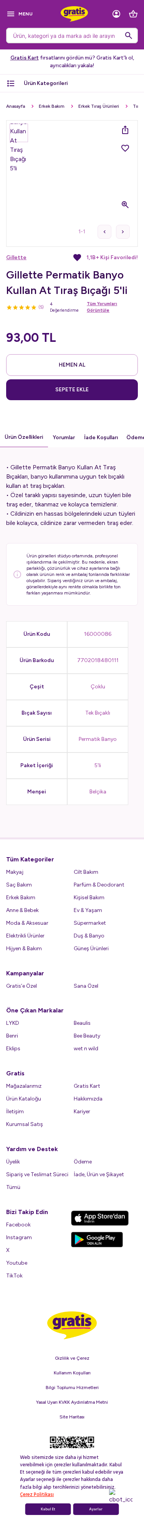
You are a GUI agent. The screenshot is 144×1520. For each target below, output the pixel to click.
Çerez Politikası (37, 1494)
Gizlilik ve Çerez (72, 1358)
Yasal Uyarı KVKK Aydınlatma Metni (72, 1402)
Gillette (16, 257)
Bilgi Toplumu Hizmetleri (72, 1387)
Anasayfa (15, 106)
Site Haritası (72, 1417)
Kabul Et (48, 1509)
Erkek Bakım (52, 106)
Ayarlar (96, 1509)
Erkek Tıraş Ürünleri (98, 106)
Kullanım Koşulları (72, 1373)
